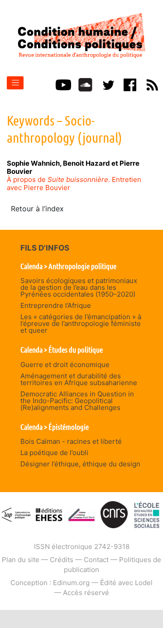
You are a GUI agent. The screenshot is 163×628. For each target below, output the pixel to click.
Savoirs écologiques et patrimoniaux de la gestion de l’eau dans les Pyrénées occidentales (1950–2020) (78, 287)
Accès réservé (86, 592)
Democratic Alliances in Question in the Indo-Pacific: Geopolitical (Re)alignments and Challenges (77, 401)
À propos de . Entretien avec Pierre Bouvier (74, 183)
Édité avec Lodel (126, 582)
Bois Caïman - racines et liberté (71, 441)
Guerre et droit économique (65, 364)
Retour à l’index (37, 208)
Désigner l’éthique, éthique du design (80, 464)
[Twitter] (108, 83)
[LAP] (16, 514)
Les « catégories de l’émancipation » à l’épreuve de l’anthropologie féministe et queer (80, 323)
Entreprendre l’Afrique (55, 305)
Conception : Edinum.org (50, 582)
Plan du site (20, 559)
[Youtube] (63, 83)
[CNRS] (114, 514)
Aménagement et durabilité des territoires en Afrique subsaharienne (78, 379)
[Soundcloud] (85, 83)
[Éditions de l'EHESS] (49, 514)
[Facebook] (130, 83)
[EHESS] (146, 514)
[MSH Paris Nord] (81, 514)
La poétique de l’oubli (54, 452)
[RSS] (152, 83)
